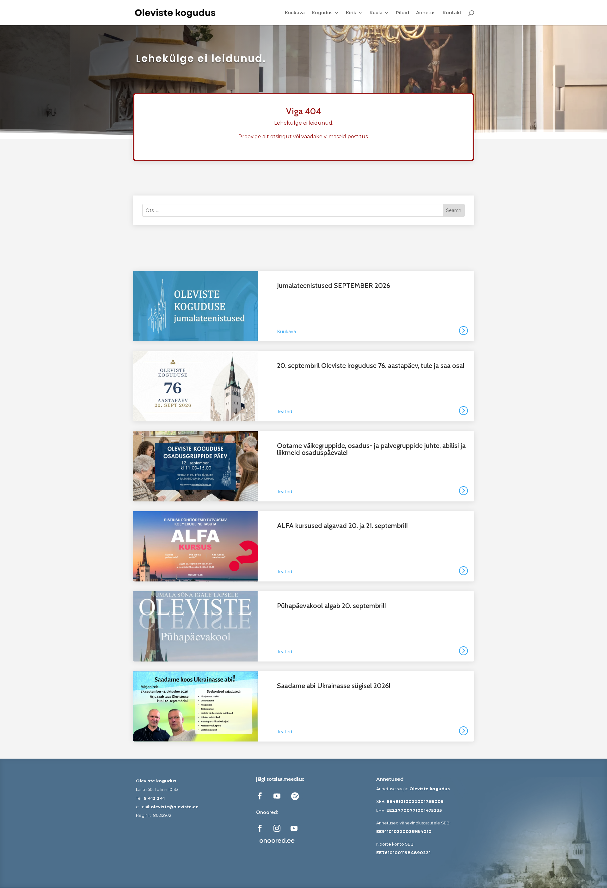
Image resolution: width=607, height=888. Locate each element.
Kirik (351, 13)
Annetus (426, 13)
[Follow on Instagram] (277, 828)
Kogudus (322, 13)
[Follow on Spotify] (295, 796)
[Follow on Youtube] (277, 796)
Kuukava (295, 13)
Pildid (402, 13)
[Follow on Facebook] (260, 796)
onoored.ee (277, 840)
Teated (284, 411)
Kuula (376, 13)
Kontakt (452, 13)
